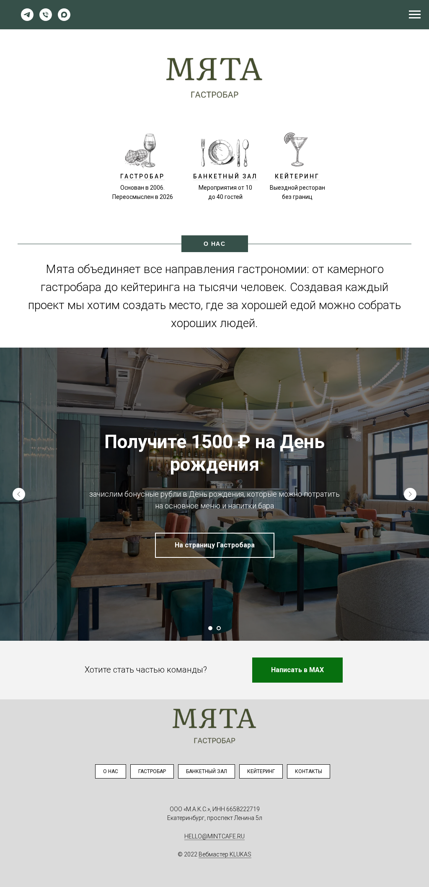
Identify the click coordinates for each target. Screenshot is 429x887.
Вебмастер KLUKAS (225, 854)
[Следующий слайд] (410, 494)
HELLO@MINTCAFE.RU (214, 836)
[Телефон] (45, 18)
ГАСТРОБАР (142, 176)
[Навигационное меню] (415, 14)
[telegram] (27, 18)
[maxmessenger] (64, 18)
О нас (110, 771)
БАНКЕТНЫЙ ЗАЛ (225, 176)
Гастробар (152, 771)
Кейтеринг (261, 771)
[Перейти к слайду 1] (210, 628)
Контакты (308, 771)
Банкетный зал (206, 771)
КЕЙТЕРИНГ (297, 176)
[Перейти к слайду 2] (219, 628)
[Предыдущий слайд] (19, 494)
